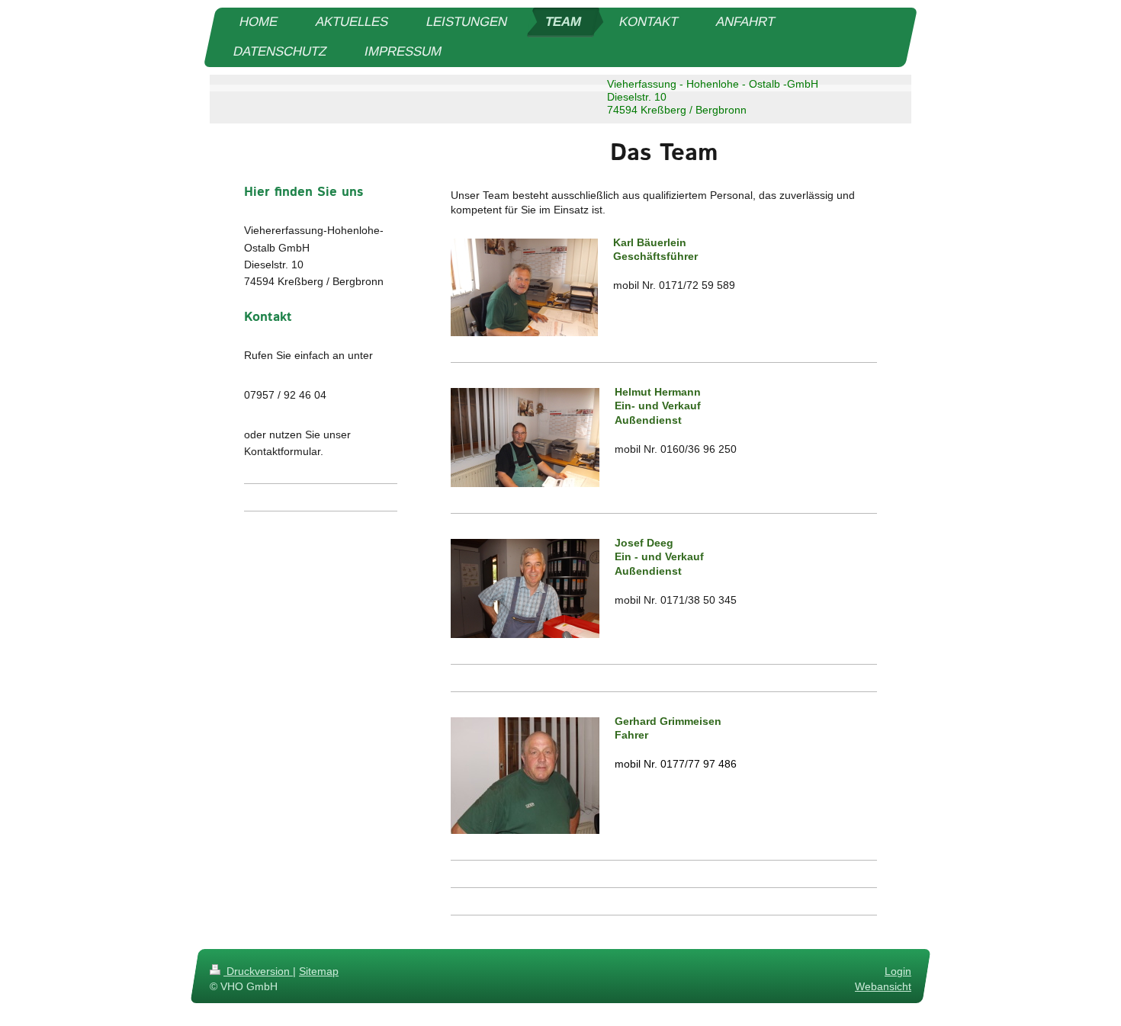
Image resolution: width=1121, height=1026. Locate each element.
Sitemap (319, 971)
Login (898, 971)
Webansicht (883, 986)
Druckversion (258, 971)
